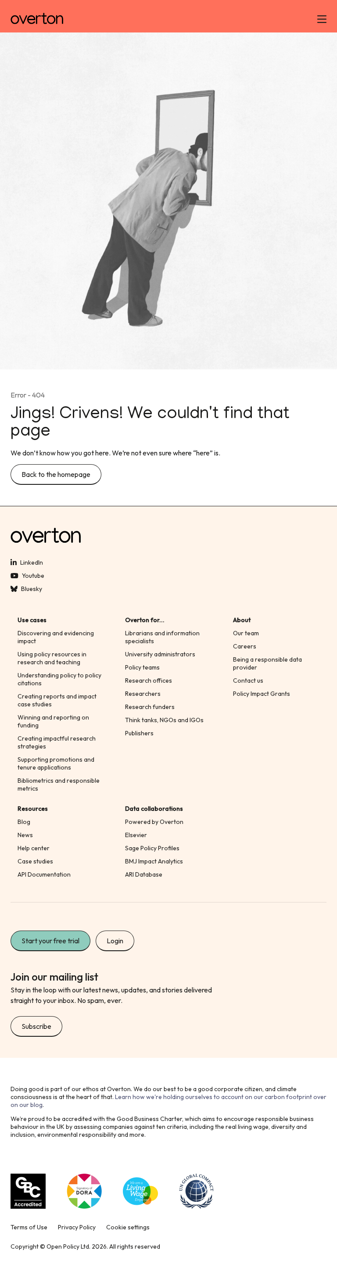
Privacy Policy (77, 1227)
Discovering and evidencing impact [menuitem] (56, 637)
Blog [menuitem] (24, 822)
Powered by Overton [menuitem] (154, 822)
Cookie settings (128, 1227)
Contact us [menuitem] (248, 680)
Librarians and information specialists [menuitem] (162, 637)
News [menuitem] (25, 835)
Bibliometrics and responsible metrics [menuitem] (59, 784)
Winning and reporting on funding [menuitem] (53, 721)
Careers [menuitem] (244, 646)
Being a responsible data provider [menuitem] (267, 663)
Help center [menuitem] (34, 848)
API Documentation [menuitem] (44, 874)
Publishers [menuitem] (139, 733)
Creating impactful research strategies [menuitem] (57, 742)
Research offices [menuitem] (148, 680)
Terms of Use (29, 1227)
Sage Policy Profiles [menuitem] (152, 848)
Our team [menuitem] (246, 633)
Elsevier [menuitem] (136, 835)
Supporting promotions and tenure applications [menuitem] (56, 763)
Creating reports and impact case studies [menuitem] (57, 700)
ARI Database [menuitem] (143, 874)
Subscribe (36, 1026)
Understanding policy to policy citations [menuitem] (59, 679)
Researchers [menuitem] (143, 694)
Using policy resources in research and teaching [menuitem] (52, 658)
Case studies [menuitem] (35, 861)
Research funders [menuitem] (150, 707)
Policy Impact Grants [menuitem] (261, 694)
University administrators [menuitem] (160, 654)
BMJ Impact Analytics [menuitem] (154, 861)
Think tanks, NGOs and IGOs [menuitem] (164, 720)
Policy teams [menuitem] (142, 667)
